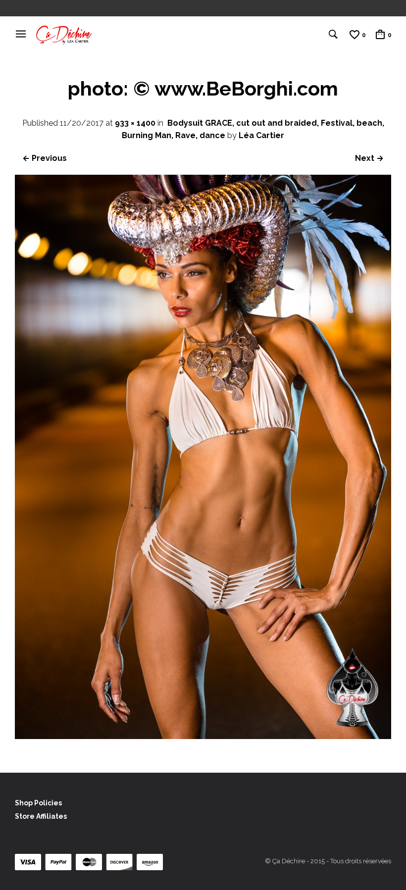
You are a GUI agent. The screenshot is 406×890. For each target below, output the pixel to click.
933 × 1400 (135, 123)
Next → (369, 158)
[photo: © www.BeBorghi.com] (203, 736)
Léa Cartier (261, 135)
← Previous (44, 158)
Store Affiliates (41, 816)
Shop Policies (38, 803)
